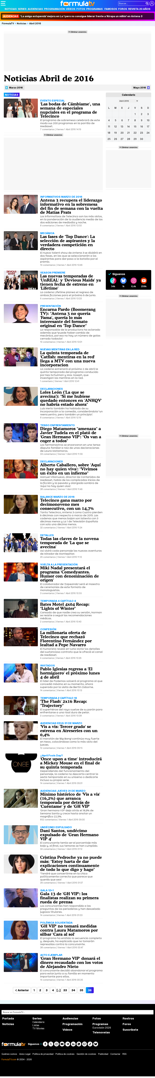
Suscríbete (130, 1029)
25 (108, 139)
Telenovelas (101, 1032)
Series (22, 9)
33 (65, 990)
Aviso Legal (24, 1054)
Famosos (110, 9)
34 (73, 990)
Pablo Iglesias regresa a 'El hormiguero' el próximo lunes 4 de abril (70, 672)
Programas (94, 9)
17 (148, 126)
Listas (35, 1025)
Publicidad (103, 1054)
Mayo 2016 (139, 87)
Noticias (11, 9)
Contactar (115, 1054)
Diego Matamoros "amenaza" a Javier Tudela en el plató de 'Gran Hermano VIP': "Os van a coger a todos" (70, 434)
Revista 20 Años (139, 9)
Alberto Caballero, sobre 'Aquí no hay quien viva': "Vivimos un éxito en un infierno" (70, 468)
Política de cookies (65, 1054)
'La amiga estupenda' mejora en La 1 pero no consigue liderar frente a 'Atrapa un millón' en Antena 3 (72, 16)
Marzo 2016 (16, 87)
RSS (124, 1054)
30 (141, 139)
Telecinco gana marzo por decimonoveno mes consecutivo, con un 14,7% (67, 504)
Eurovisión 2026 (101, 1027)
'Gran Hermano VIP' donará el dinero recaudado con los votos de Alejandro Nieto (71, 962)
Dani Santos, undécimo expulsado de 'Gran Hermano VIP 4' (69, 834)
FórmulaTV (8, 23)
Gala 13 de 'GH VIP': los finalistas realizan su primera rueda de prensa (69, 897)
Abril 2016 (35, 23)
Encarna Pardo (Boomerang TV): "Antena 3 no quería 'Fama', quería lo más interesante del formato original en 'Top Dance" (68, 317)
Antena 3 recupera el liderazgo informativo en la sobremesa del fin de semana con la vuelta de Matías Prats (71, 206)
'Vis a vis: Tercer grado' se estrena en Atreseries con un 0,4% (68, 730)
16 (141, 126)
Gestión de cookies (86, 1054)
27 (122, 139)
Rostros (128, 1018)
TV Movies (38, 1028)
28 (128, 139)
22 (135, 133)
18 (109, 133)
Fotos (80, 9)
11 (109, 126)
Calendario (38, 1022)
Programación (54, 9)
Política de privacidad (43, 1054)
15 (135, 126)
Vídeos (70, 9)
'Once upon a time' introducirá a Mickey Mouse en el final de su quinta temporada (71, 762)
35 (81, 990)
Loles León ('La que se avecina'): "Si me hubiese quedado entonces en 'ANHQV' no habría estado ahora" (71, 398)
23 (141, 133)
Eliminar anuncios (78, 31)
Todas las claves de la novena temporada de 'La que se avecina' (69, 542)
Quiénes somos (9, 1054)
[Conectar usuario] (151, 3)
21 (128, 133)
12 (115, 126)
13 (122, 126)
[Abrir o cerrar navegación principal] (3, 3)
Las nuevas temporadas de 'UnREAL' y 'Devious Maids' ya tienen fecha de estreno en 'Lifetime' (70, 282)
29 (135, 139)
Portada (8, 1018)
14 (128, 126)
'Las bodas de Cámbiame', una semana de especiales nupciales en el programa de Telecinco (70, 109)
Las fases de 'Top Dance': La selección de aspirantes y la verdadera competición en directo (67, 242)
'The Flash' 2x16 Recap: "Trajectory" (63, 703)
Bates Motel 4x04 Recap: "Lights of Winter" (64, 606)
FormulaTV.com (9, 1059)
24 (148, 133)
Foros (122, 9)
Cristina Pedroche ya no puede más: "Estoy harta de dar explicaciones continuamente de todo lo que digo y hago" (71, 863)
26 (115, 139)
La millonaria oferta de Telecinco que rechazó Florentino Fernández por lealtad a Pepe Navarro (66, 638)
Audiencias (35, 9)
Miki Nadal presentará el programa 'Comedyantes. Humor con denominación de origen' (69, 573)
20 (122, 133)
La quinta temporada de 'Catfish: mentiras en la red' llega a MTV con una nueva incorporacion (67, 358)
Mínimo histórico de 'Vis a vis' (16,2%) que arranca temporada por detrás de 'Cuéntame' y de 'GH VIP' (70, 800)
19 (115, 133)
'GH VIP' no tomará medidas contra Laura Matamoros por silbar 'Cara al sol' (69, 930)
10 (148, 120)
